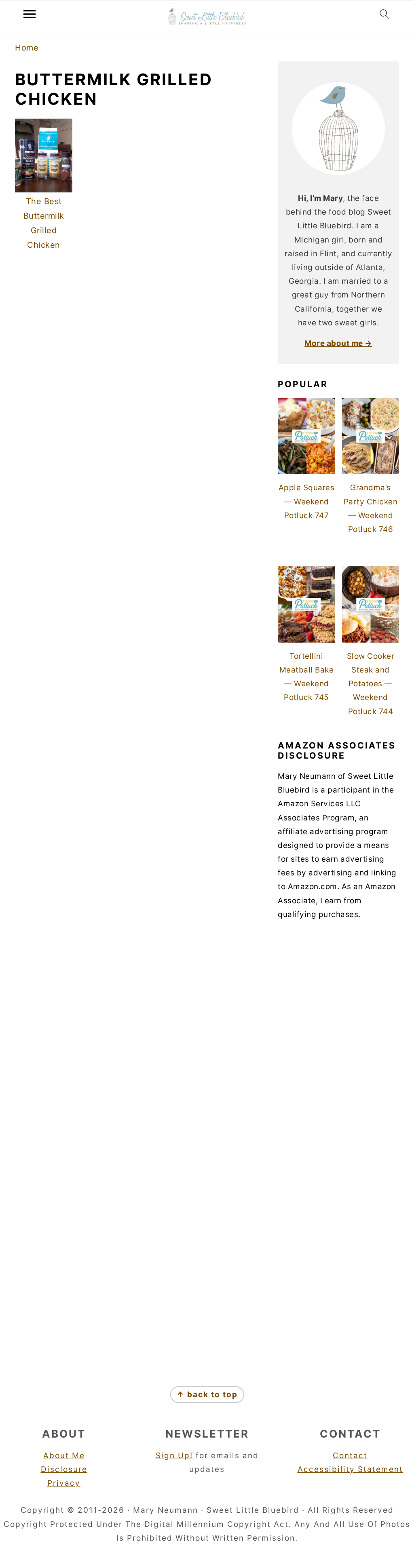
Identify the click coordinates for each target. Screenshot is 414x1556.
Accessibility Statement (350, 1469)
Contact (350, 1455)
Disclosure (64, 1469)
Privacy (63, 1483)
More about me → (338, 343)
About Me (64, 1455)
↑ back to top (207, 1394)
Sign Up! (174, 1455)
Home (26, 48)
